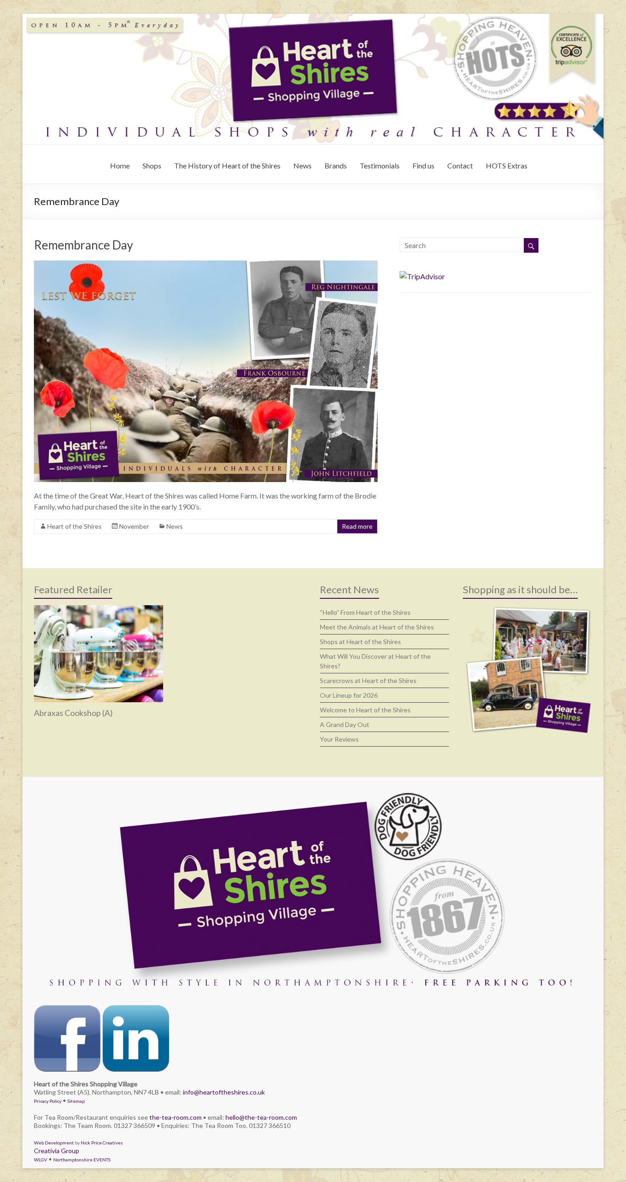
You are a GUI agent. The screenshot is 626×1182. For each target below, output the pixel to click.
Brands (335, 165)
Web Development (54, 1142)
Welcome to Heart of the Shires (365, 710)
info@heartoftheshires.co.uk (224, 1092)
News (302, 165)
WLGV (40, 1159)
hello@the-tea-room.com (261, 1117)
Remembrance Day (83, 245)
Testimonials (380, 165)
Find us (423, 165)
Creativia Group (56, 1151)
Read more (357, 526)
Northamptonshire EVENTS (81, 1159)
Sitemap (76, 1101)
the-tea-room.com (175, 1117)
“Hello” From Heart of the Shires (365, 612)
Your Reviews (339, 739)
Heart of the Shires (74, 526)
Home (120, 165)
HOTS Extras (506, 165)
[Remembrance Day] (206, 264)
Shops (152, 165)
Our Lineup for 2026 (349, 695)
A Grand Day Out (344, 724)
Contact (460, 165)
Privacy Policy (47, 1101)
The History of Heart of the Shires (227, 165)
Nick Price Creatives (102, 1142)
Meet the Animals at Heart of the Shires (377, 627)
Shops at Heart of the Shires (360, 641)
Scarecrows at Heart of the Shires (368, 680)
